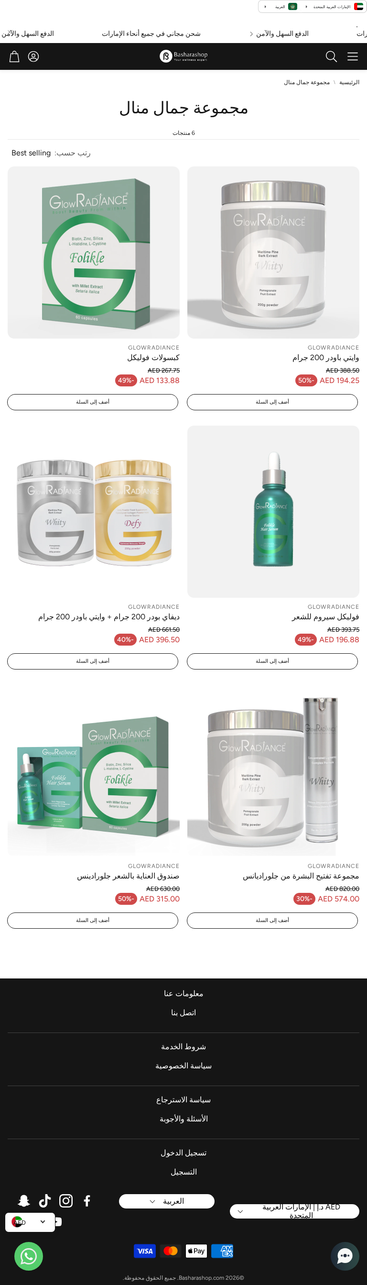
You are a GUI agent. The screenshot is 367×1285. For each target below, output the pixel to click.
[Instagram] (66, 1201)
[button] (352, 56)
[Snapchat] (24, 1201)
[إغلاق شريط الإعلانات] (9, 32)
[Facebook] (87, 1201)
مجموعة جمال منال (307, 82)
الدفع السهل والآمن (295, 34)
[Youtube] (55, 1222)
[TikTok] (45, 1201)
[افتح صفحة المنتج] (273, 252)
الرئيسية (349, 82)
